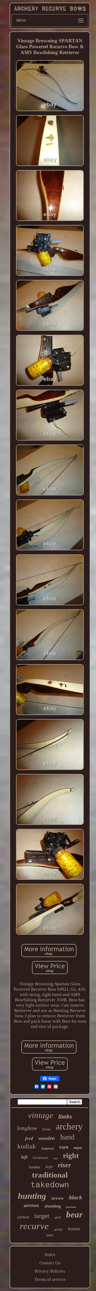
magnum (47, 1148)
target (41, 1215)
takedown (50, 1185)
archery (69, 1126)
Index (50, 1254)
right (71, 1155)
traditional (50, 1175)
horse (46, 1129)
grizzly (58, 1229)
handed (34, 1167)
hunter (74, 1228)
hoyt (49, 1166)
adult (58, 1217)
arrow (57, 1198)
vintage (40, 1115)
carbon (23, 1217)
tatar (50, 1235)
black (75, 1197)
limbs (65, 1116)
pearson (71, 1206)
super (78, 1148)
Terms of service (50, 1279)
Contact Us (49, 1262)
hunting (32, 1196)
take (55, 1158)
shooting (52, 1206)
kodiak (26, 1146)
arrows (31, 1205)
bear (74, 1214)
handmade (40, 1158)
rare (63, 1147)
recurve (34, 1226)
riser (64, 1165)
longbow (27, 1128)
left (24, 1157)
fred (29, 1138)
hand (67, 1137)
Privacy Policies (50, 1271)
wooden (46, 1138)
